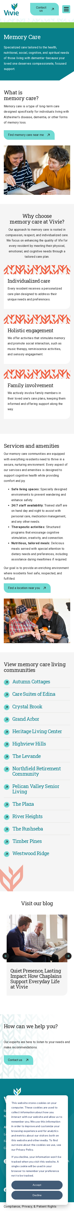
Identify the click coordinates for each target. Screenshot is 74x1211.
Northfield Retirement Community (36, 771)
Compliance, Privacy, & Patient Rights (30, 1206)
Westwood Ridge (30, 853)
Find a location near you (24, 588)
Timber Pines (27, 841)
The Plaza (23, 804)
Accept (37, 1184)
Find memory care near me (26, 135)
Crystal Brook (27, 706)
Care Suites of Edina (33, 694)
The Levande (26, 756)
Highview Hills (29, 743)
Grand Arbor (25, 719)
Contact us (41, 9)
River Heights (27, 816)
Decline (37, 1195)
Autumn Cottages (31, 681)
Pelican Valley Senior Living (35, 789)
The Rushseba (27, 828)
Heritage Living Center (37, 731)
